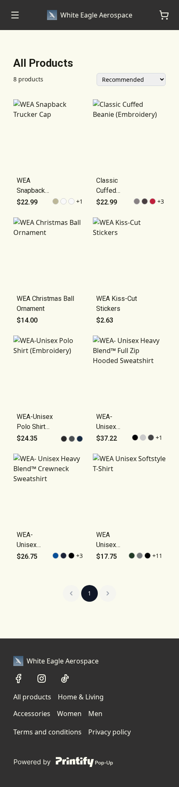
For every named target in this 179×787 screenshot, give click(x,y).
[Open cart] (164, 15)
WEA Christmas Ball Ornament (45, 304)
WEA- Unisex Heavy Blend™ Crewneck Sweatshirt (32, 540)
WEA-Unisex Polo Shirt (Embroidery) (35, 422)
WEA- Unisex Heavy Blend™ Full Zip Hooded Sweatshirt (113, 422)
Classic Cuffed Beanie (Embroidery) (115, 186)
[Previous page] (71, 593)
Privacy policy (109, 732)
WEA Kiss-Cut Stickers (116, 304)
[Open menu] (15, 15)
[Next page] (107, 593)
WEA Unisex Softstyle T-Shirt (109, 540)
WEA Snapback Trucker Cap (34, 186)
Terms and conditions (47, 732)
